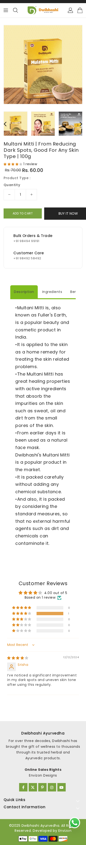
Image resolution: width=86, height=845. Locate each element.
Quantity (12, 185)
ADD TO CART (23, 213)
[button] (13, 164)
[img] (17, 658)
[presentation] (5, 123)
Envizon (65, 830)
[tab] (24, 291)
